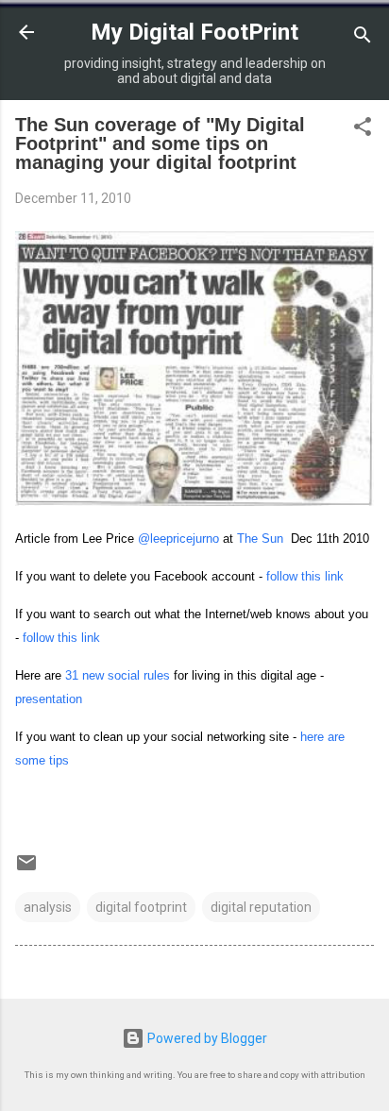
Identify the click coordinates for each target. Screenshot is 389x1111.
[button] (362, 129)
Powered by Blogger (205, 1038)
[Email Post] (26, 869)
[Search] (362, 38)
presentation (48, 699)
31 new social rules (117, 675)
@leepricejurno (178, 538)
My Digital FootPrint (194, 32)
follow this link (305, 576)
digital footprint (141, 907)
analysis (48, 907)
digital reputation (261, 907)
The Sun (260, 538)
